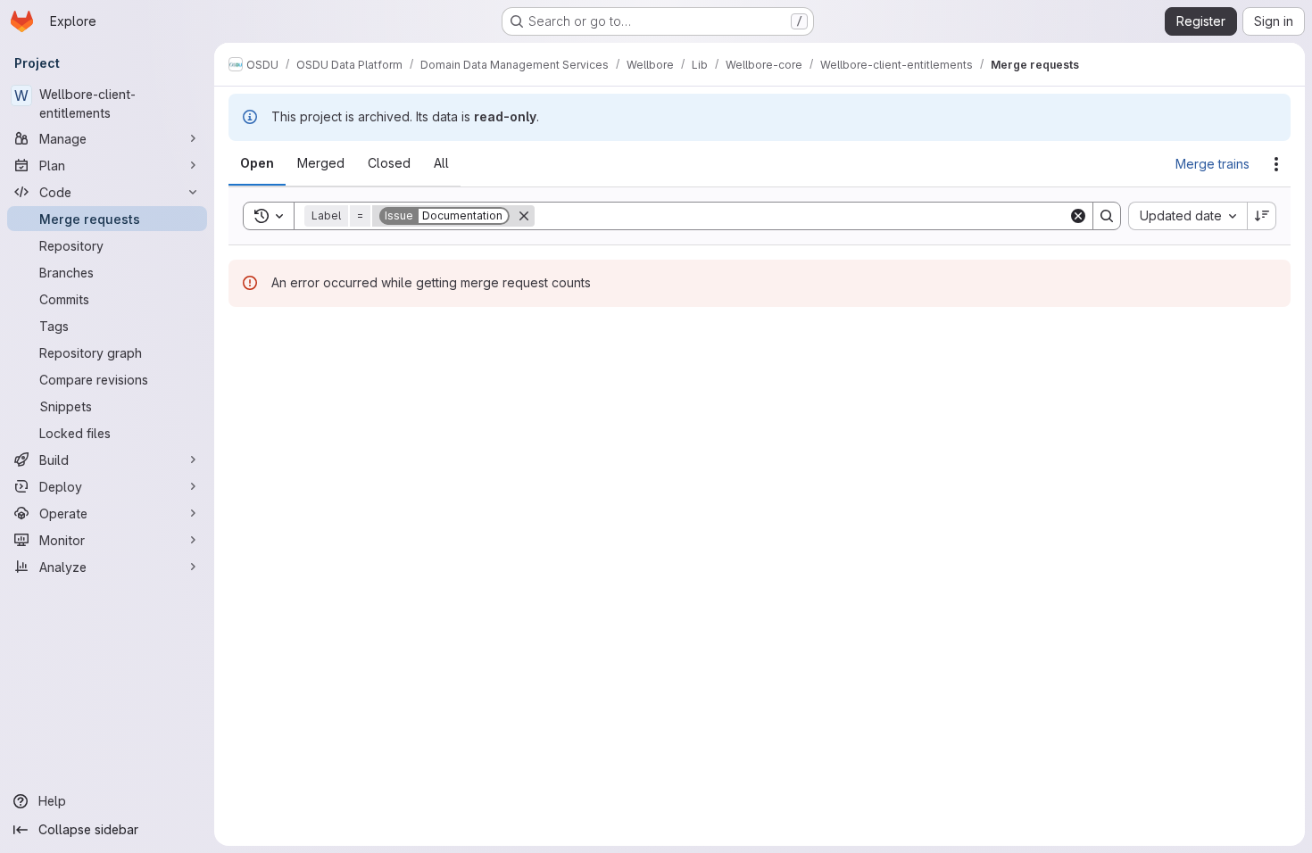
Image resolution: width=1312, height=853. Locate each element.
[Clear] (1078, 216)
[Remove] (524, 216)
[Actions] (1276, 164)
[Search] (1106, 216)
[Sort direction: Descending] (1262, 216)
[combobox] (1187, 216)
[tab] (257, 163)
